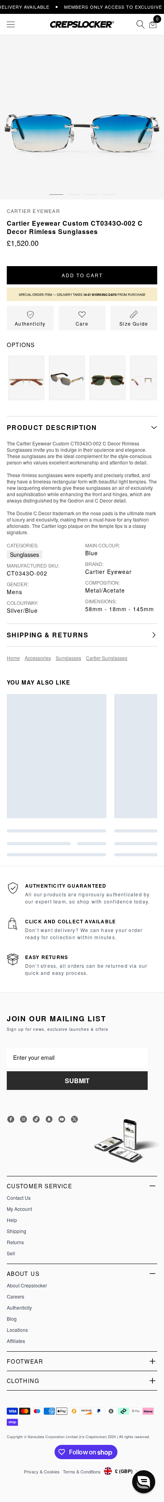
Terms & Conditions (82, 1471)
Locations (17, 1329)
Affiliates (16, 1341)
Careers (15, 1296)
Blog (12, 1318)
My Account (19, 1209)
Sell (11, 1253)
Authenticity (19, 1307)
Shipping (16, 1231)
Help (12, 1220)
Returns (15, 1242)
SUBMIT (77, 1080)
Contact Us (19, 1197)
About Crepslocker (27, 1285)
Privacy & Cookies (42, 1471)
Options (21, 345)
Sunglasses (24, 554)
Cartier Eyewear (33, 210)
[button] (56, 186)
